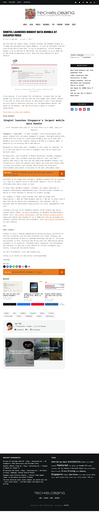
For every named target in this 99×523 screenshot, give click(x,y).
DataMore (23, 313)
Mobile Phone (87, 468)
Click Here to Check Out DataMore (16, 112)
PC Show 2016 (8, 316)
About (19, 2)
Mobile (38, 24)
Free (70, 465)
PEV (53, 24)
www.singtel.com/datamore (25, 215)
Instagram (36, 330)
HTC (86, 465)
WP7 (89, 477)
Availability (74, 462)
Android (55, 462)
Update (57, 477)
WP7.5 (92, 477)
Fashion (59, 24)
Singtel (39, 316)
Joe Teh (14, 39)
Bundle (6, 313)
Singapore (57, 474)
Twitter (53, 477)
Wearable (46, 24)
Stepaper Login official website (14, 475)
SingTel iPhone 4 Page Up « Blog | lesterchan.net (21, 466)
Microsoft (75, 468)
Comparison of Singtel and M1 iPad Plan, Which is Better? (33, 295)
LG (70, 468)
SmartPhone (73, 474)
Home (5, 2)
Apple (65, 462)
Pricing (71, 471)
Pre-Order (58, 471)
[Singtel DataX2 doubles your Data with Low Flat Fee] (54, 286)
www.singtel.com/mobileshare (51, 215)
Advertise (27, 2)
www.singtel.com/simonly (54, 219)
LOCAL (31, 24)
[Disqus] (34, 390)
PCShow (19, 316)
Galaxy (73, 465)
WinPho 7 (85, 477)
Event (74, 24)
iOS (59, 468)
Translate (86, 57)
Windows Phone (64, 477)
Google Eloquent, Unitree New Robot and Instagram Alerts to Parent (80, 83)
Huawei (90, 465)
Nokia (93, 468)
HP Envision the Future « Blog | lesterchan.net (20, 470)
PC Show (51, 313)
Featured (33, 313)
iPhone (66, 468)
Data (14, 313)
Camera (83, 462)
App (60, 462)
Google (81, 465)
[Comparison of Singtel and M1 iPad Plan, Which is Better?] (33, 286)
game (77, 465)
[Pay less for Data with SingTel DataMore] (13, 286)
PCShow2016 (29, 316)
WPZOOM (66, 505)
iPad (62, 468)
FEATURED (12, 2)
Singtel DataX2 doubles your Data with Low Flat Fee (53, 295)
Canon (88, 462)
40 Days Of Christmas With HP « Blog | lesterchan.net (22, 461)
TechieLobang (49, 493)
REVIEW (77, 471)
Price (64, 471)
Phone (52, 471)
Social (80, 474)
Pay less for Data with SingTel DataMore (11, 294)
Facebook (20, 330)
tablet (93, 474)
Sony (84, 474)
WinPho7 (80, 477)
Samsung (83, 471)
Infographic (54, 468)
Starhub (88, 474)
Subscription (50, 316)
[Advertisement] (82, 39)
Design (67, 24)
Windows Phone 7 (73, 477)
